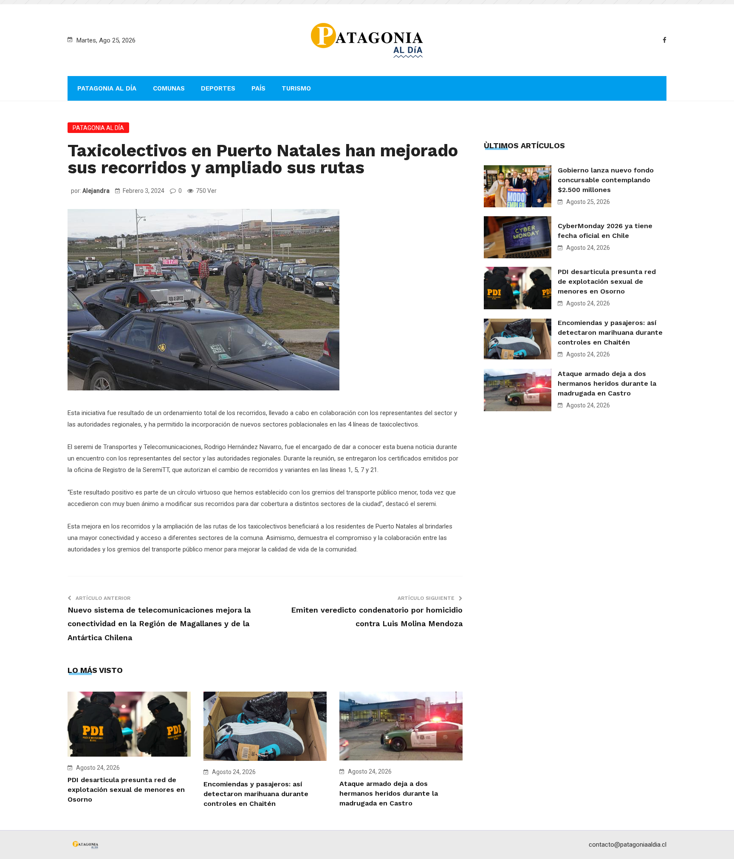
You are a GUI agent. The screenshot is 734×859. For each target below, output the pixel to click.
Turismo (296, 88)
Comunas (169, 88)
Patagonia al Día (106, 88)
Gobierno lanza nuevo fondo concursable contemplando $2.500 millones (606, 180)
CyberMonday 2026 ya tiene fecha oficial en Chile (605, 231)
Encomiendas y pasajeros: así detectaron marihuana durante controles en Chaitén (255, 794)
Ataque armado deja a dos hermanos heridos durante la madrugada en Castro (388, 793)
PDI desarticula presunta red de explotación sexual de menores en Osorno (126, 789)
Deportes (218, 88)
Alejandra (96, 190)
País (258, 88)
